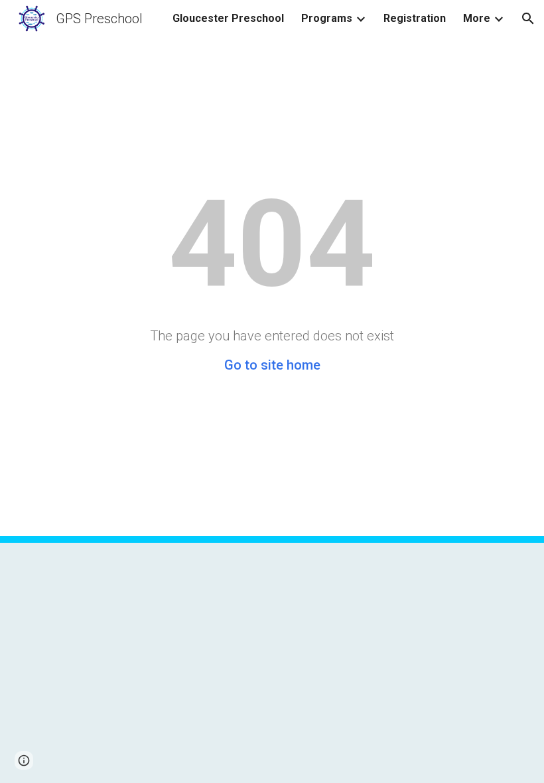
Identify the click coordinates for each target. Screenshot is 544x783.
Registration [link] (414, 18)
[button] (528, 19)
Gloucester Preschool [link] (228, 18)
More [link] (476, 18)
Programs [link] (326, 18)
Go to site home (272, 365)
